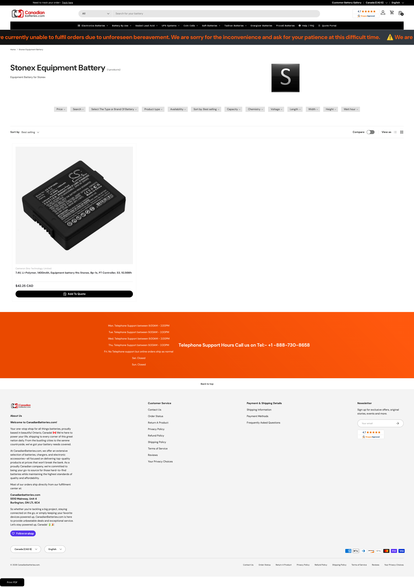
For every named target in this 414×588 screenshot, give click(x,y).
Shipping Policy (157, 442)
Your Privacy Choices (160, 461)
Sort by (15, 132)
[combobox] (199, 13)
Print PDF (12, 582)
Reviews (153, 455)
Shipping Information (259, 409)
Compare (359, 132)
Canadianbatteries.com (29, 565)
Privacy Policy (156, 429)
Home (13, 49)
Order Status (155, 416)
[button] (392, 12)
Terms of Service (158, 448)
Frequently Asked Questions (263, 422)
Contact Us (154, 409)
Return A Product (158, 422)
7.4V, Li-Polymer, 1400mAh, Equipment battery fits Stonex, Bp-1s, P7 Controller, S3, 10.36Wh (74, 272)
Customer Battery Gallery (346, 2)
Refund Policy (156, 435)
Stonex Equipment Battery (31, 49)
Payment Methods (257, 416)
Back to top (207, 383)
